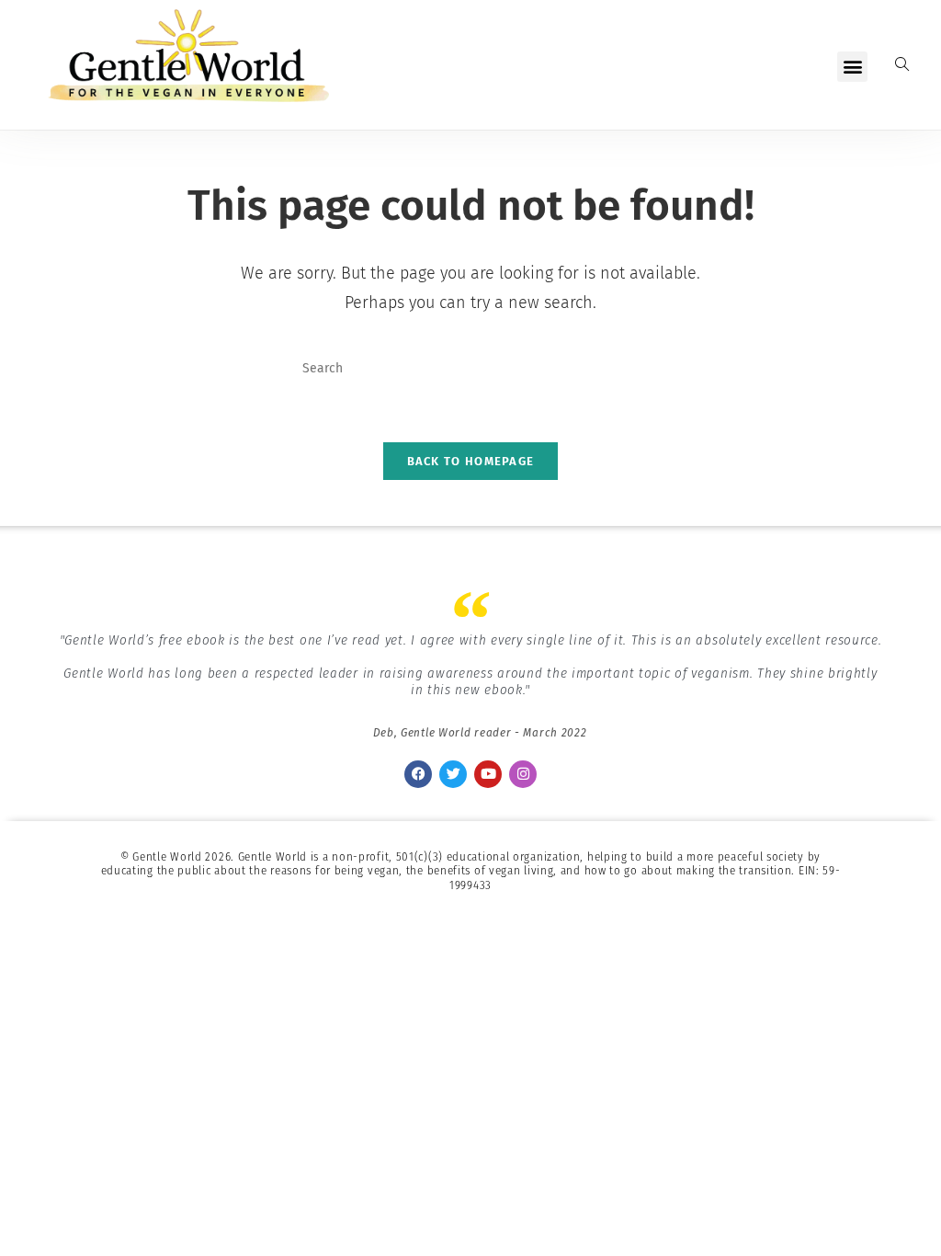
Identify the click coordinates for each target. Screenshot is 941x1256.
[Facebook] (418, 774)
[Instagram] (523, 774)
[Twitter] (453, 774)
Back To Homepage (471, 461)
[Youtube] (488, 774)
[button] (852, 66)
